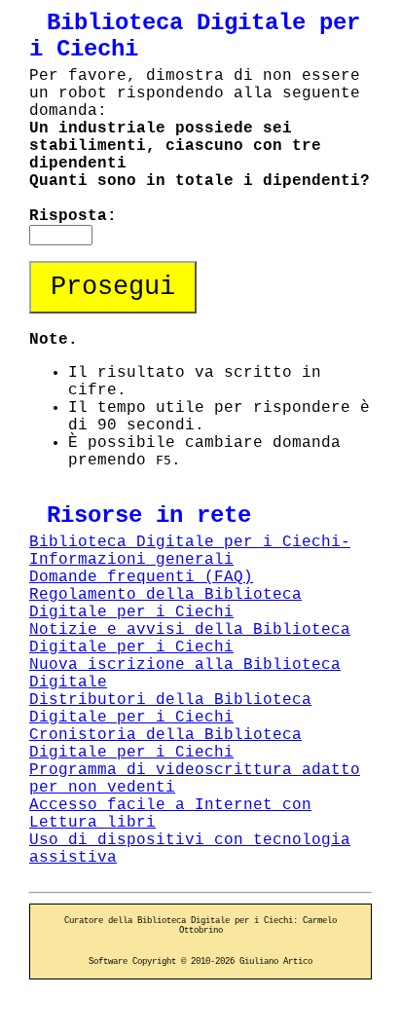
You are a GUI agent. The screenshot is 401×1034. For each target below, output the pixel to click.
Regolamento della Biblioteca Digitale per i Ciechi (165, 603)
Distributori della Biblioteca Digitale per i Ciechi (170, 708)
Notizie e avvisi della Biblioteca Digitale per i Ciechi (189, 638)
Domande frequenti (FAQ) (141, 577)
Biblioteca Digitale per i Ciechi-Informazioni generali (189, 551)
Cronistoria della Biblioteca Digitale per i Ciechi (165, 743)
